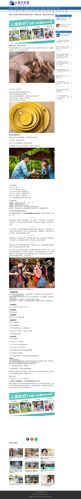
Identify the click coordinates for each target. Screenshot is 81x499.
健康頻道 (27, 8)
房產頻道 (48, 8)
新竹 (20, 10)
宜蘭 (56, 10)
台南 (43, 10)
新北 (13, 10)
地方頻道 (38, 8)
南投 (33, 10)
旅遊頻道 (32, 8)
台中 (27, 10)
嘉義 (40, 10)
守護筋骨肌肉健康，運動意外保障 (31, 484)
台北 (10, 10)
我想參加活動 (12, 376)
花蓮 (60, 10)
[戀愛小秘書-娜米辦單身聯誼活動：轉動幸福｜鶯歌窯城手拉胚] (27, 439)
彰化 (30, 10)
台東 (63, 10)
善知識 (58, 8)
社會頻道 (16, 8)
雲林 (37, 10)
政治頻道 (11, 8)
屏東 (50, 10)
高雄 (46, 10)
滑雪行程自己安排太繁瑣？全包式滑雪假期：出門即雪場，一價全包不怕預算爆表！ (15, 471)
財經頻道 (53, 8)
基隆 (53, 10)
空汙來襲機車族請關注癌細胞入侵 (15, 484)
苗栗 (23, 10)
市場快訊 (43, 8)
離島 (66, 10)
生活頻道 (22, 8)
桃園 (17, 10)
